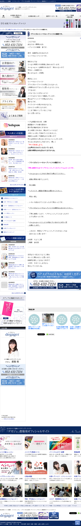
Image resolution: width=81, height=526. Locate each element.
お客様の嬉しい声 (29, 505)
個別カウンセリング (9, 232)
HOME (6, 505)
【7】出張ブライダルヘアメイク (13, 29)
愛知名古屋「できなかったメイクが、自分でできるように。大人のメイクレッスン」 (16, 152)
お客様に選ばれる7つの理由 (16, 505)
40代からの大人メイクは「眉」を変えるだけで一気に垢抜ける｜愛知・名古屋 (16, 170)
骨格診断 (6, 224)
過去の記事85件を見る (18, 293)
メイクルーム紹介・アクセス (69, 505)
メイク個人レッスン (9, 213)
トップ (2, 29)
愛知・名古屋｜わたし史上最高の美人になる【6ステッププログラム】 (16, 248)
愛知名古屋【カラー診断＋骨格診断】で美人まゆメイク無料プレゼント (16, 266)
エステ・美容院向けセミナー (59, 499)
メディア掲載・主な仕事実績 (53, 505)
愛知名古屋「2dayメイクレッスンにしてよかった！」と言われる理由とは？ (16, 179)
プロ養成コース (8, 217)
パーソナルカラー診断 (10, 220)
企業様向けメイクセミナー (11, 198)
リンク (74, 524)
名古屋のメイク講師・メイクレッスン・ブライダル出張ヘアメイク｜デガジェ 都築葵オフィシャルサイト (28, 1)
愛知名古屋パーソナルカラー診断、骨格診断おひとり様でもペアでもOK (16, 257)
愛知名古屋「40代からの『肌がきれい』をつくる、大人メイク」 (16, 143)
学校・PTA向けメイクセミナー (35, 499)
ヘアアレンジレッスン (7, 476)
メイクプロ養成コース (32, 452)
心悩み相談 (28, 476)
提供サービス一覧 (39, 505)
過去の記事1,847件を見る (17, 184)
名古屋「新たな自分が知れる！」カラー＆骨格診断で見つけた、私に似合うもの (16, 161)
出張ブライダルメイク (10, 228)
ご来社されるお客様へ (9, 419)
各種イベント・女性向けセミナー (12, 209)
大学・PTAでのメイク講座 (11, 202)
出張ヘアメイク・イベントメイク (60, 476)
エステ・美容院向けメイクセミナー (13, 205)
